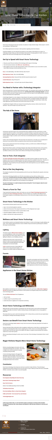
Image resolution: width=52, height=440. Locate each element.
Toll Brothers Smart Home (8, 388)
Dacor (4, 71)
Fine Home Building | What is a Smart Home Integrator (14, 391)
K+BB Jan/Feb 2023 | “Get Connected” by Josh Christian (14, 393)
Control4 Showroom (7, 79)
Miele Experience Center (8, 74)
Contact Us (48, 432)
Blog (44, 432)
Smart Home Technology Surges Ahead (11, 380)
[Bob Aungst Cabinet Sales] (3, 3)
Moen (41, 288)
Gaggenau (45, 288)
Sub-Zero (5, 290)
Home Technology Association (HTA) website (14, 158)
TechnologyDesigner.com (8, 396)
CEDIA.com (19, 64)
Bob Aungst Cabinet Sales (12, 432)
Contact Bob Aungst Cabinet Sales (28, 429)
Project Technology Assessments (38, 192)
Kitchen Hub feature (11, 294)
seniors (18, 323)
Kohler (38, 288)
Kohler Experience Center (8, 82)
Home (5, 24)
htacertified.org (26, 64)
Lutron (4, 246)
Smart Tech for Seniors (8, 383)
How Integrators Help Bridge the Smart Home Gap (13, 377)
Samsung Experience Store (8, 77)
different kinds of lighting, (17, 232)
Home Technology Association (16, 193)
